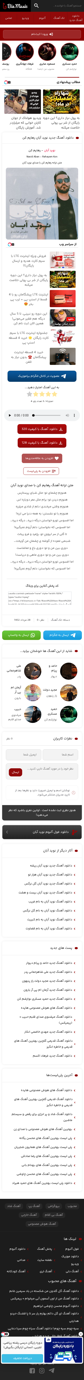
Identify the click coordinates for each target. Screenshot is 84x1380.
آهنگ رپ (34, 1206)
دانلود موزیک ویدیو (70, 1260)
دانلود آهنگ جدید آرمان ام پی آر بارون (47, 990)
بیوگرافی (54, 1206)
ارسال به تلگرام (59, 635)
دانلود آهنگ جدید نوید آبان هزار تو (50, 874)
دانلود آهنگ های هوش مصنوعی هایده (46, 1008)
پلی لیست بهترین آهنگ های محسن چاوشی (44, 1174)
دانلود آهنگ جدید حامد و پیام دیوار (49, 963)
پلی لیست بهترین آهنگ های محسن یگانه (45, 1138)
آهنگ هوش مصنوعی (42, 1224)
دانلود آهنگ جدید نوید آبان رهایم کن (48, 137)
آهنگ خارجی (29, 1215)
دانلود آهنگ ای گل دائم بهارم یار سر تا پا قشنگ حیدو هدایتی (44, 1317)
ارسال (15, 772)
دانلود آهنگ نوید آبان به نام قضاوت (49, 928)
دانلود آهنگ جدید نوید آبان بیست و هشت (45, 892)
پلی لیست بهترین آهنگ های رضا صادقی (46, 1156)
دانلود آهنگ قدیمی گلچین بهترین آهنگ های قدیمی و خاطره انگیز (43, 1044)
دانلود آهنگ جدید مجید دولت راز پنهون (47, 981)
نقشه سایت (44, 1260)
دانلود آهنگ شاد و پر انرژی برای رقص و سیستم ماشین (42, 1117)
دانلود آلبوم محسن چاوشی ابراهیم (56, 1306)
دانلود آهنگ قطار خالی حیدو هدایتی (55, 1336)
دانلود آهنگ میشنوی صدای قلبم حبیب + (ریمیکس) (45, 1020)
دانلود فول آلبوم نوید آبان (51, 832)
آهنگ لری (46, 1271)
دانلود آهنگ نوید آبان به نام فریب (50, 901)
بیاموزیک (15, 6)
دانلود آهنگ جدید (75, 18)
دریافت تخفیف (22, 1358)
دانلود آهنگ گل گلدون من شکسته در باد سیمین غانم (44, 1291)
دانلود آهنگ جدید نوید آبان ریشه (51, 865)
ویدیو (25, 18)
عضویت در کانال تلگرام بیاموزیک (38, 376)
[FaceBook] (32, 1370)
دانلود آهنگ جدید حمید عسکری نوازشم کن (44, 999)
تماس (8, 18)
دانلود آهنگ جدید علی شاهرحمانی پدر (48, 972)
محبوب (72, 1206)
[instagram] (41, 1370)
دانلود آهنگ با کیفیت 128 (40, 442)
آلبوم (42, 18)
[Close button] (81, 1334)
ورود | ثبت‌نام (39, 34)
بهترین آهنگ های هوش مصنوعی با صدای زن (43, 1129)
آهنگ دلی (72, 1271)
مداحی (21, 1260)
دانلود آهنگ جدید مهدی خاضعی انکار (48, 1032)
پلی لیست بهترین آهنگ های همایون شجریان (43, 1147)
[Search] (36, 6)
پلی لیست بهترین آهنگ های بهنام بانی (47, 1165)
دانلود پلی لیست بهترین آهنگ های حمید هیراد (42, 1183)
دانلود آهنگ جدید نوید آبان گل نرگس (48, 883)
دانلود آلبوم (17, 1249)
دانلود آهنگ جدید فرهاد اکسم (52, 1056)
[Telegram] (51, 1370)
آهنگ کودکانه (16, 1271)
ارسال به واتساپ (18, 635)
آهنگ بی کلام (54, 1215)
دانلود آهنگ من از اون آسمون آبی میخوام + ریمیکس (45, 1298)
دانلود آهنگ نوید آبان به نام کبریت (49, 919)
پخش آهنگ (44, 1249)
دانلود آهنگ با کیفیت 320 (40, 429)
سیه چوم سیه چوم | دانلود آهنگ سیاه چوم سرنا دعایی (43, 1328)
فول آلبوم (72, 1249)
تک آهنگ (59, 18)
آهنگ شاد (13, 1206)
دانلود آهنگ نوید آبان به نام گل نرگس (47, 910)
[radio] (54, 394)
